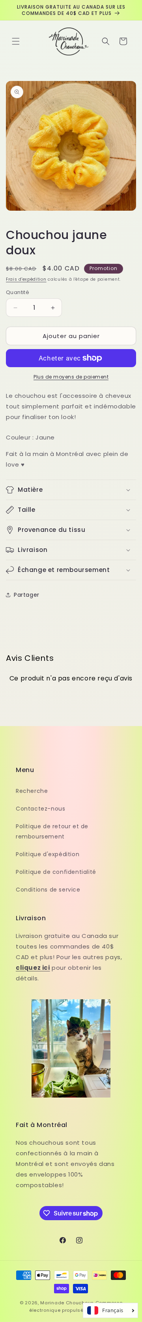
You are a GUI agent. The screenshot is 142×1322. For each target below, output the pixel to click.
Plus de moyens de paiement (71, 376)
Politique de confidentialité (56, 872)
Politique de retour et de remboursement (52, 831)
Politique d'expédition (47, 854)
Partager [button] (26, 595)
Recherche (32, 791)
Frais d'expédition (26, 279)
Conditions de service (48, 890)
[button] (15, 41)
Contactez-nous (40, 809)
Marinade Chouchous (67, 1303)
